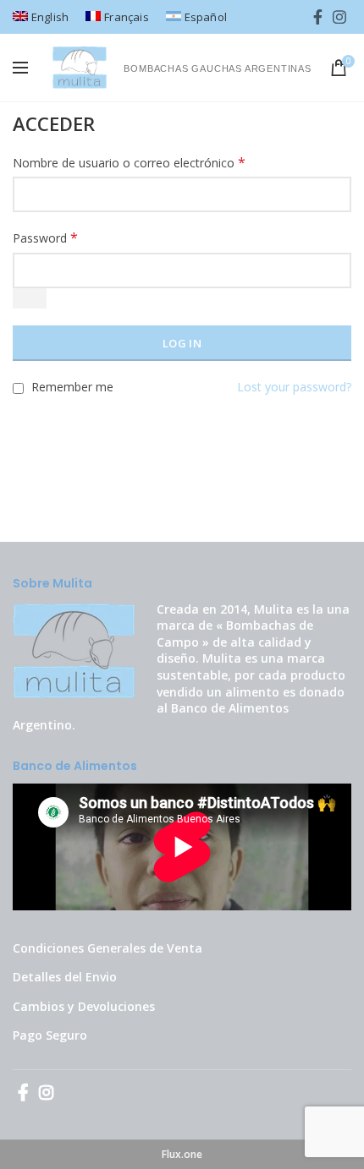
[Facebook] (318, 17)
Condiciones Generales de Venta (107, 948)
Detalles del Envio (65, 977)
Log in (182, 343)
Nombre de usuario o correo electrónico (129, 163)
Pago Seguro (50, 1035)
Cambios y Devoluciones (84, 1006)
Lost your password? (294, 387)
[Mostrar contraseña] (30, 298)
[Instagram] (339, 17)
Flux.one (182, 1154)
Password (45, 238)
